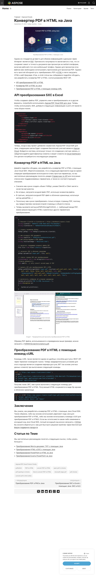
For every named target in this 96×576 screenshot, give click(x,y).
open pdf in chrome (60, 468)
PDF (32, 62)
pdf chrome (73, 472)
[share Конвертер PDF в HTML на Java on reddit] (46, 492)
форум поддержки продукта (26, 427)
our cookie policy (81, 559)
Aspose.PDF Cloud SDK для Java (58, 103)
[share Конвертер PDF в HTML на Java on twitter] (38, 492)
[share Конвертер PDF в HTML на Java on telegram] (58, 492)
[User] (89, 3)
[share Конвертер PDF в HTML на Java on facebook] (50, 492)
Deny (84, 568)
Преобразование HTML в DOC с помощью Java (35, 449)
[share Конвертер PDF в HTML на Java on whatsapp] (54, 492)
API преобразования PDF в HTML (29, 82)
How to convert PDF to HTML (42, 472)
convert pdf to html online (23, 476)
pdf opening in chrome (23, 472)
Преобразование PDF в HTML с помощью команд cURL (39, 89)
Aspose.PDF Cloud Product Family (26, 464)
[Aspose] (15, 2)
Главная (17, 17)
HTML (59, 72)
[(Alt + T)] (10, 8)
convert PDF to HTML (43, 468)
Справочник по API (60, 176)
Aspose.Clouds (27, 17)
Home (5, 8)
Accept (77, 563)
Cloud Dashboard (73, 154)
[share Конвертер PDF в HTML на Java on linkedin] (42, 492)
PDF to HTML (29, 468)
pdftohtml (19, 468)
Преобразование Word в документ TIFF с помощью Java (39, 446)
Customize (69, 568)
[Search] (93, 3)
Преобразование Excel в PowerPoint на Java (34, 456)
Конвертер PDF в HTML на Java (29, 86)
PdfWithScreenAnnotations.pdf (36, 344)
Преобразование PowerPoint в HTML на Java (34, 453)
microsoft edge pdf (60, 472)
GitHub (78, 422)
